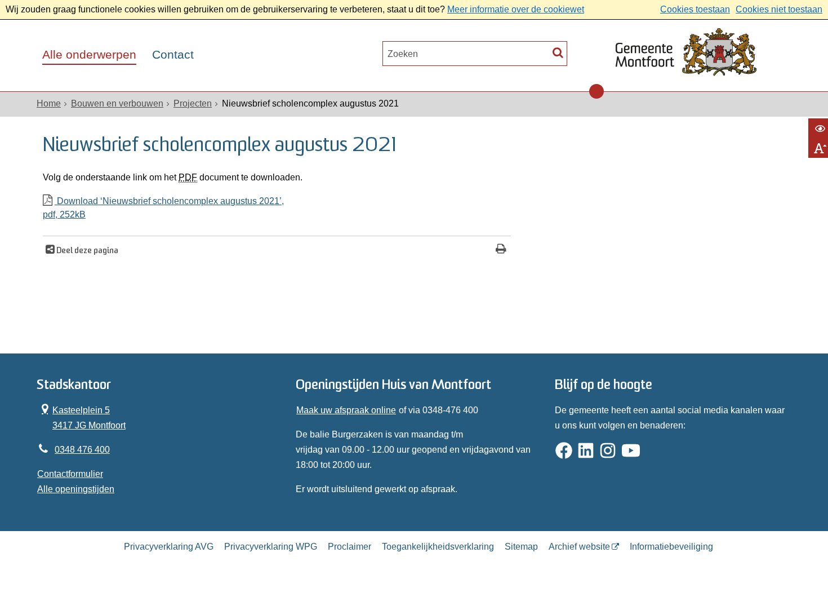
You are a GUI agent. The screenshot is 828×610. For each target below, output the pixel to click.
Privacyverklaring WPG (270, 546)
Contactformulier (70, 474)
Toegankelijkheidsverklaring (438, 546)
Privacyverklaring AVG (168, 546)
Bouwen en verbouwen (117, 103)
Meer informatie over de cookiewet (515, 9)
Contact (173, 54)
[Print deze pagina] (501, 250)
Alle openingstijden (75, 489)
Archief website (579, 546)
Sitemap (521, 546)
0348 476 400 (82, 449)
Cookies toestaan (695, 9)
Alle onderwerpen (89, 54)
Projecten (192, 103)
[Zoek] (558, 52)
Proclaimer (349, 546)
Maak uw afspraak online (346, 410)
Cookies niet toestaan (779, 9)
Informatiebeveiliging (671, 546)
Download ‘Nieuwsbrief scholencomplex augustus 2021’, (163, 207)
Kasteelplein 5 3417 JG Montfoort (81, 416)
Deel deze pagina (86, 251)
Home (49, 103)
